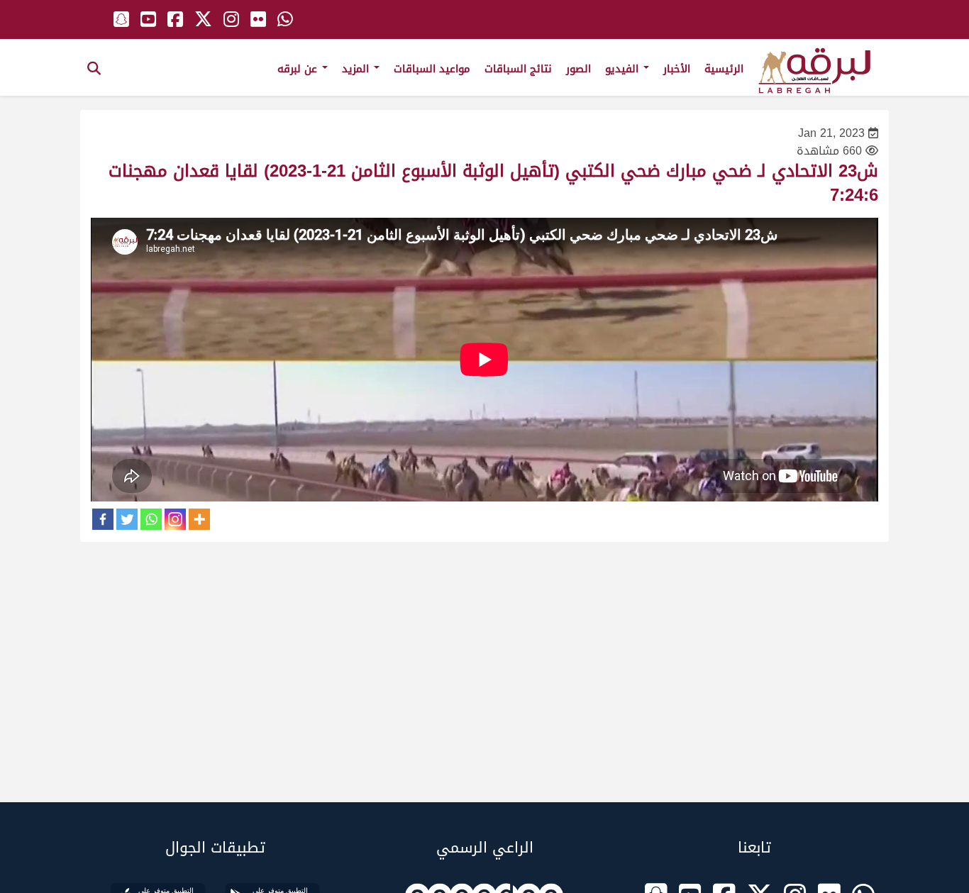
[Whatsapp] (151, 519)
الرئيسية (723, 69)
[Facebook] (102, 519)
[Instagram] (175, 519)
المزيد (357, 69)
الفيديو (623, 69)
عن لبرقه (299, 69)
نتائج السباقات (518, 69)
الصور (578, 69)
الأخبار (676, 69)
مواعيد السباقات (432, 69)
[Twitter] (127, 519)
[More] (199, 519)
